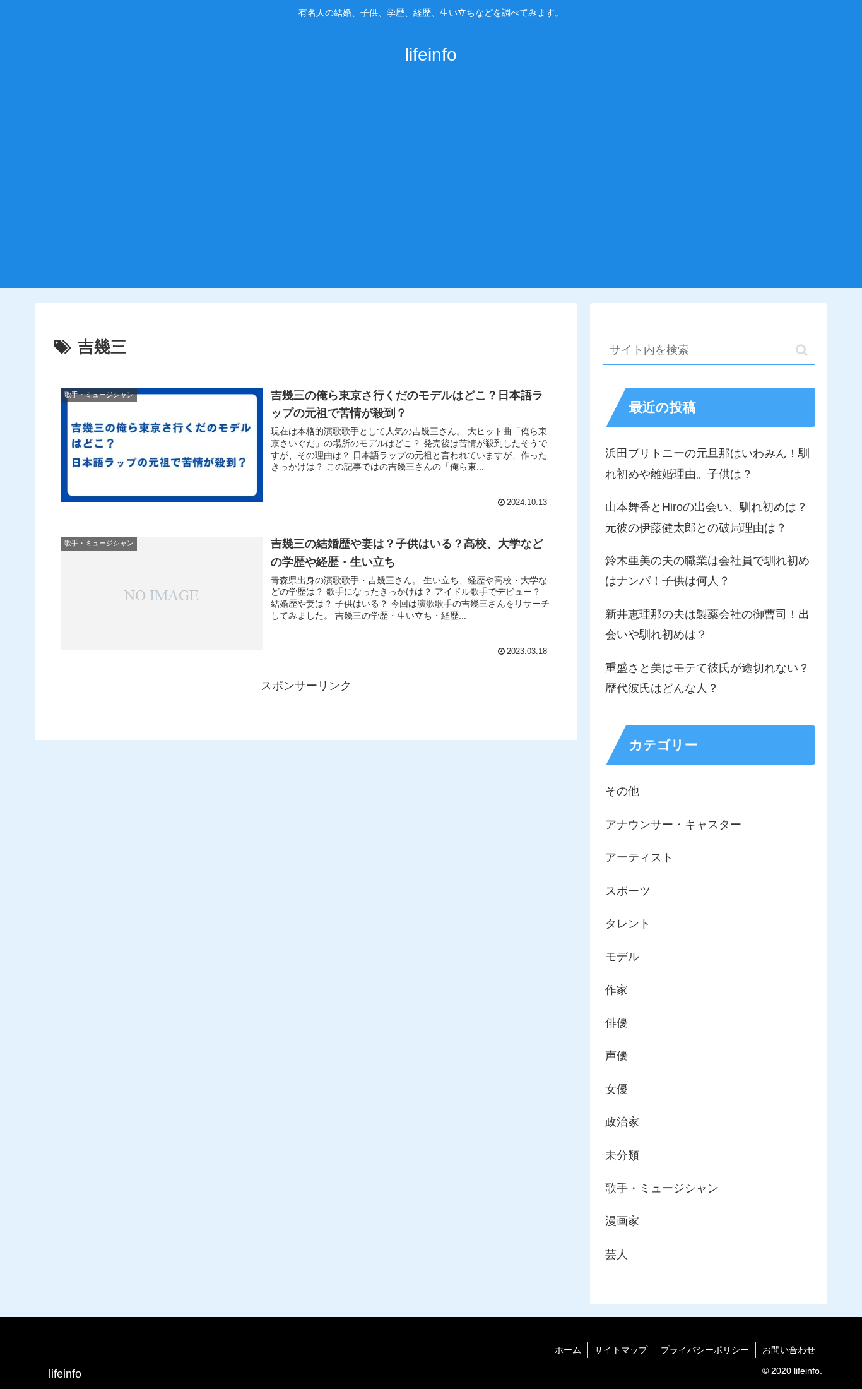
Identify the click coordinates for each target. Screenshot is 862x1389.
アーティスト (639, 857)
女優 (616, 1089)
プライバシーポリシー (705, 1350)
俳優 (616, 1022)
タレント (628, 923)
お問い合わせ (788, 1350)
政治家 (622, 1122)
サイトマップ (620, 1350)
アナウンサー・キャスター (673, 824)
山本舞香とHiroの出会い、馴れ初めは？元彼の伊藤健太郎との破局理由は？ (706, 517)
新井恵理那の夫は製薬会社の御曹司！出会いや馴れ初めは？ (707, 624)
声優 (616, 1055)
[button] (802, 350)
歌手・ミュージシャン (662, 1188)
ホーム (568, 1350)
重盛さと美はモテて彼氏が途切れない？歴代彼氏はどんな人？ (707, 678)
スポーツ (628, 891)
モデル (622, 956)
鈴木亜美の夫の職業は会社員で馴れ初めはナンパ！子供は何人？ (707, 570)
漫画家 (622, 1221)
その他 (622, 791)
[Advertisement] (431, 193)
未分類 (622, 1155)
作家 (616, 990)
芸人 (616, 1254)
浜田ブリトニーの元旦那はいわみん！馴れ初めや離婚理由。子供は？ (707, 463)
